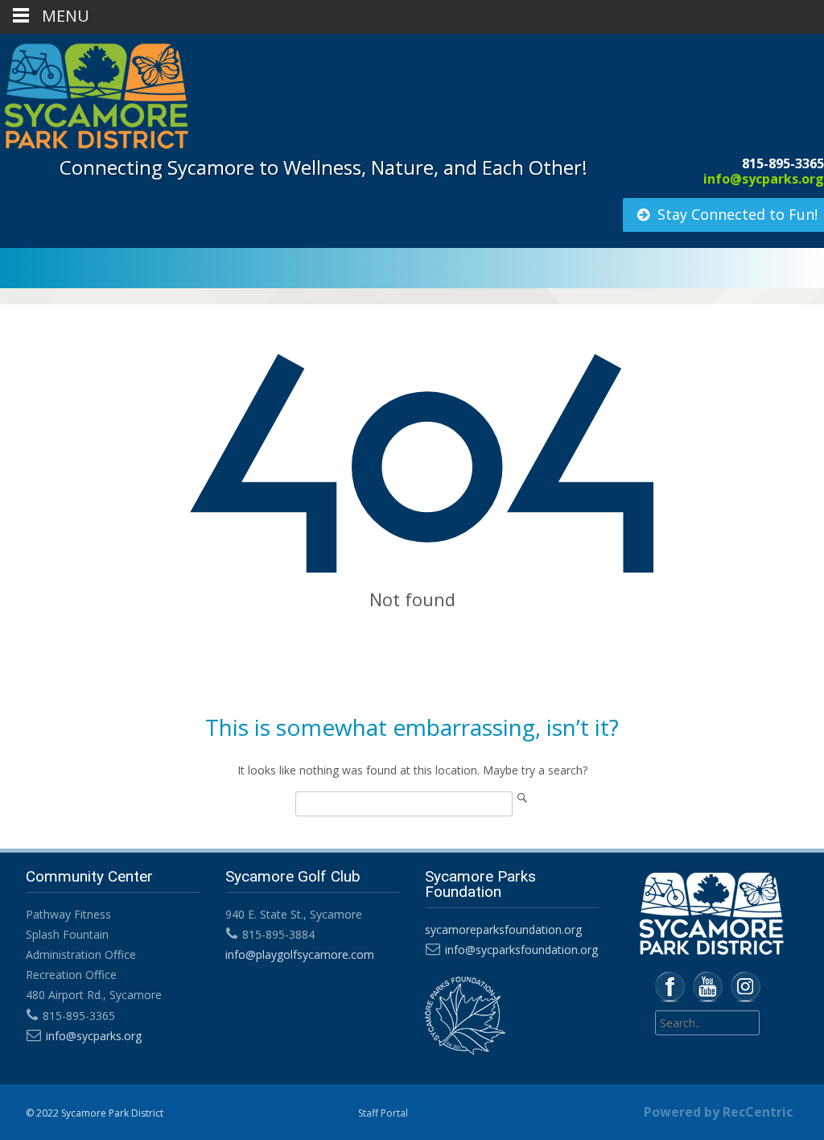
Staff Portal (383, 1113)
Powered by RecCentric (718, 1112)
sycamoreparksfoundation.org (503, 929)
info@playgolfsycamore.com (299, 954)
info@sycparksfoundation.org (521, 949)
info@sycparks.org (763, 179)
